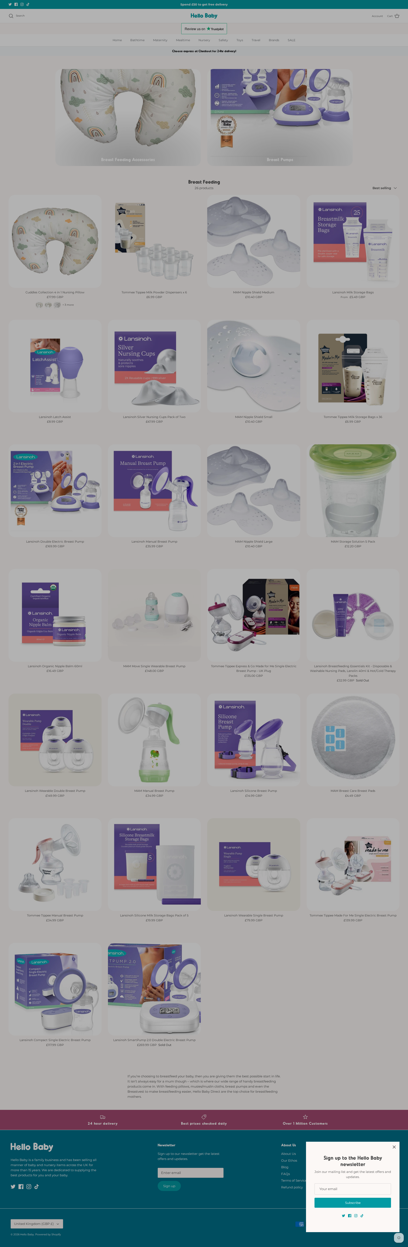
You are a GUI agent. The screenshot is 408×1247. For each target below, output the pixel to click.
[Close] (394, 1147)
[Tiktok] (362, 1215)
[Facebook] (349, 1215)
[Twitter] (343, 1215)
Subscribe (353, 1203)
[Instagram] (355, 1215)
